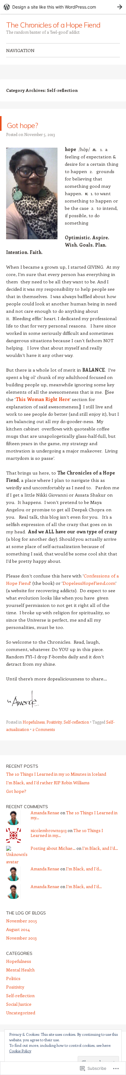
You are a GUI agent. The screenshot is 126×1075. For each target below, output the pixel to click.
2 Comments (43, 729)
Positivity (54, 722)
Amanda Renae (45, 813)
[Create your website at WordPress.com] (63, 7)
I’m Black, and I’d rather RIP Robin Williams (48, 782)
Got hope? (34, 123)
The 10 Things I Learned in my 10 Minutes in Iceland (56, 774)
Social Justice (18, 1004)
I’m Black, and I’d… (100, 848)
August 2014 (18, 929)
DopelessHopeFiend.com (89, 583)
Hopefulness (34, 722)
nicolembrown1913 (49, 830)
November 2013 (21, 938)
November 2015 (21, 921)
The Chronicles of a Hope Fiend (53, 24)
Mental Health (20, 970)
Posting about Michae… (53, 848)
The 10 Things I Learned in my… (74, 815)
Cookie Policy (20, 1050)
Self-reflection (76, 722)
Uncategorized (20, 1013)
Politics (13, 978)
